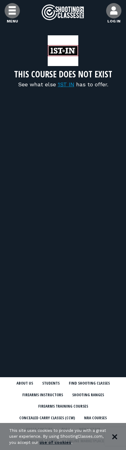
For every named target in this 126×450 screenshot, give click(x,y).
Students (51, 383)
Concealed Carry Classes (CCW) (47, 418)
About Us (25, 383)
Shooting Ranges (88, 394)
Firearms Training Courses (63, 406)
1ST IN (66, 84)
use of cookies (55, 442)
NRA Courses (95, 418)
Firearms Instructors (42, 394)
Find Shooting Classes (89, 383)
